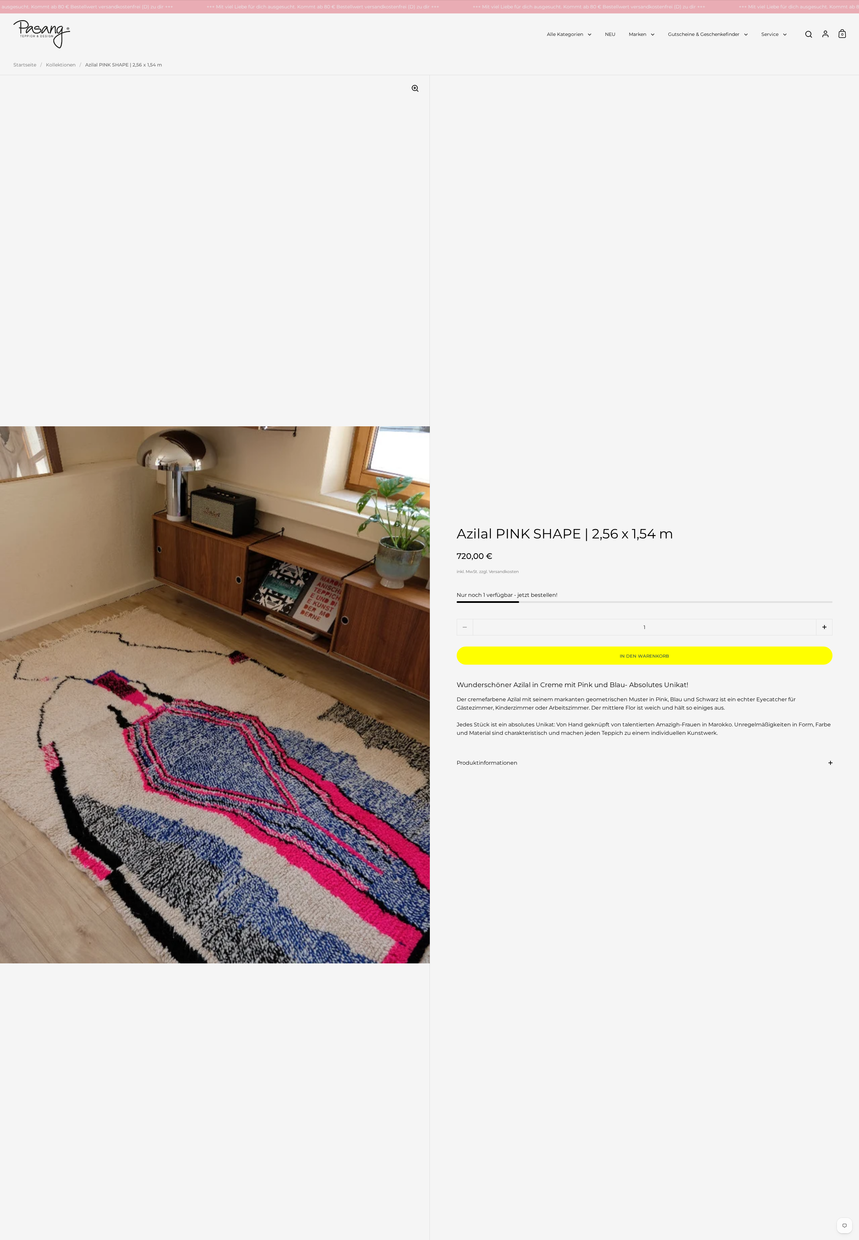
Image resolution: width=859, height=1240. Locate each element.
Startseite (24, 65)
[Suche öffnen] (808, 34)
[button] (824, 627)
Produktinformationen (487, 763)
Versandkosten (504, 571)
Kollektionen (60, 65)
